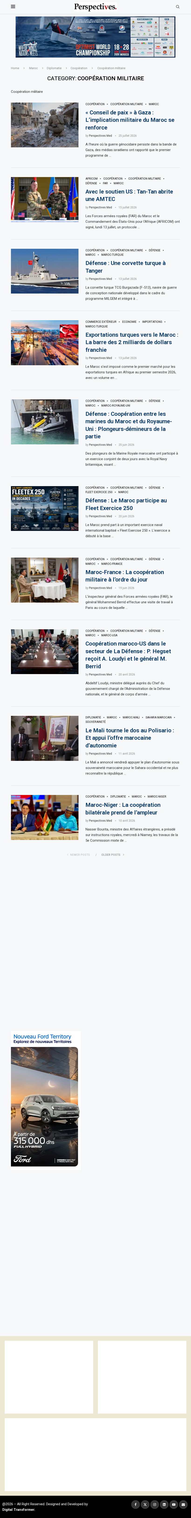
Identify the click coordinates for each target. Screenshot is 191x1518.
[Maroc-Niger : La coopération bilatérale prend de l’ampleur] (44, 817)
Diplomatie (54, 68)
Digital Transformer (18, 1510)
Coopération (79, 68)
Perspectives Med (100, 135)
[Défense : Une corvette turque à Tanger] (44, 271)
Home (15, 68)
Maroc (33, 68)
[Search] (177, 7)
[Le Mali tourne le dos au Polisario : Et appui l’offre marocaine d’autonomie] (44, 738)
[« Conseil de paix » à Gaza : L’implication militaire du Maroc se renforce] (44, 125)
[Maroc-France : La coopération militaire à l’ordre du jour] (44, 580)
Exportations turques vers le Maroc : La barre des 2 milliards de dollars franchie (131, 342)
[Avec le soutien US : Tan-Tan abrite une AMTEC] (44, 199)
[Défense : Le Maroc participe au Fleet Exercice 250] (44, 508)
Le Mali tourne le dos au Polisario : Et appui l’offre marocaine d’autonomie (129, 738)
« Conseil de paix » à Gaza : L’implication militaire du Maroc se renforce (129, 120)
